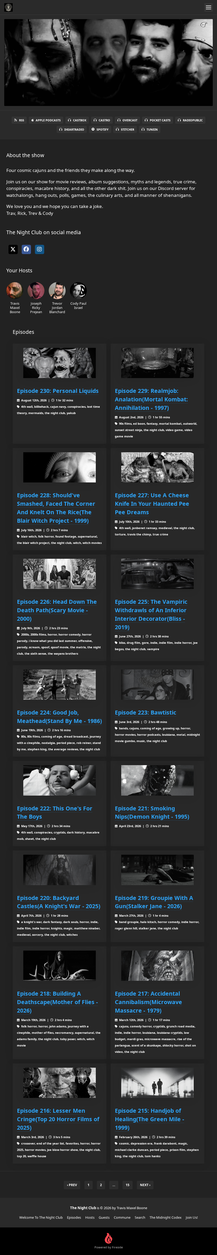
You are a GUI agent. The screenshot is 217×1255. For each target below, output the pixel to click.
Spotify (102, 129)
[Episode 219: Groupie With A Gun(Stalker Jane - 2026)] (157, 870)
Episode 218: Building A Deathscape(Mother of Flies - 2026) (57, 1002)
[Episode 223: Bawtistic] (157, 684)
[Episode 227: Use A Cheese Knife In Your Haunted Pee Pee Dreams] (157, 467)
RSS (21, 120)
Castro (104, 120)
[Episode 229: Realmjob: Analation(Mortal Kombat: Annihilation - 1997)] (157, 363)
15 (127, 1185)
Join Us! (192, 1217)
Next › (145, 1185)
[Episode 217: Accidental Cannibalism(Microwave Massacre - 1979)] (157, 966)
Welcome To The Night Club (41, 1217)
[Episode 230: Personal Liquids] (59, 363)
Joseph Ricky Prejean (36, 307)
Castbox (79, 120)
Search (140, 1217)
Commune (122, 1217)
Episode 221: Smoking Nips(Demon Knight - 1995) (152, 812)
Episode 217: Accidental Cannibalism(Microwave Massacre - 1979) (148, 1002)
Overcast (130, 120)
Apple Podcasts (48, 120)
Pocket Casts (160, 120)
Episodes (74, 1217)
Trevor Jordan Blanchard (57, 307)
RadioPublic (193, 120)
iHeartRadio (74, 129)
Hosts (89, 1217)
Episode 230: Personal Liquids (58, 390)
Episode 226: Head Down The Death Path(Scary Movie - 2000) (57, 610)
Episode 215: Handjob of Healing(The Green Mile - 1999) (149, 1119)
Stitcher (127, 129)
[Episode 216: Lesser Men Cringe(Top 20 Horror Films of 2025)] (59, 1083)
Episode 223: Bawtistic (145, 712)
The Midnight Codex (166, 1217)
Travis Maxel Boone (15, 307)
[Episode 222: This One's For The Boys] (59, 780)
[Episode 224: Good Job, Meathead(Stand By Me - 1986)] (59, 684)
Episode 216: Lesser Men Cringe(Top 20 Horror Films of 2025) (58, 1119)
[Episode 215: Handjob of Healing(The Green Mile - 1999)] (157, 1083)
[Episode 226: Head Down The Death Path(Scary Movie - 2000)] (59, 574)
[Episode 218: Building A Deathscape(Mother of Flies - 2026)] (59, 966)
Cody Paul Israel (78, 305)
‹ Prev (72, 1185)
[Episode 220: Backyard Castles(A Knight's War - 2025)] (59, 870)
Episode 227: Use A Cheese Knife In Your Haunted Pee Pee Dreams (152, 503)
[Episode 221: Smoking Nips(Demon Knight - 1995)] (157, 780)
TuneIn (152, 129)
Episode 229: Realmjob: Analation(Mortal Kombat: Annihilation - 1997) (151, 399)
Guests (104, 1217)
